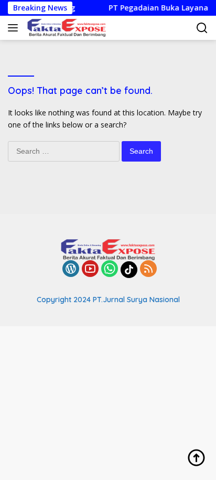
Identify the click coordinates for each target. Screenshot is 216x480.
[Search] (202, 28)
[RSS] (148, 269)
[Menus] (15, 28)
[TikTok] (129, 269)
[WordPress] (70, 269)
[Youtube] (90, 269)
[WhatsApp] (109, 269)
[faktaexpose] (65, 28)
